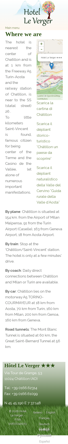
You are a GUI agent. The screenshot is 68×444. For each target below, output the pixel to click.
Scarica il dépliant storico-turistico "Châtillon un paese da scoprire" (47, 141)
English (50, 412)
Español (44, 441)
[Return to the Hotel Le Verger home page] (34, 13)
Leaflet (40, 95)
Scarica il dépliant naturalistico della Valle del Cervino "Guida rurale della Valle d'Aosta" (49, 185)
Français (44, 418)
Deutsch (44, 424)
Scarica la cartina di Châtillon (45, 109)
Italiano (37, 412)
